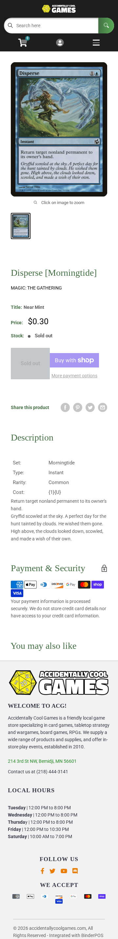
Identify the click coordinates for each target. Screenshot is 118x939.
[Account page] (60, 43)
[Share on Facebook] (65, 407)
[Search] (106, 25)
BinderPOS (92, 935)
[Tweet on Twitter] (90, 407)
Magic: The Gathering (36, 288)
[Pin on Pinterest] (77, 407)
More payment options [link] (74, 375)
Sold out (30, 363)
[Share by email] (102, 407)
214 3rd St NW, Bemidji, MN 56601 (42, 761)
